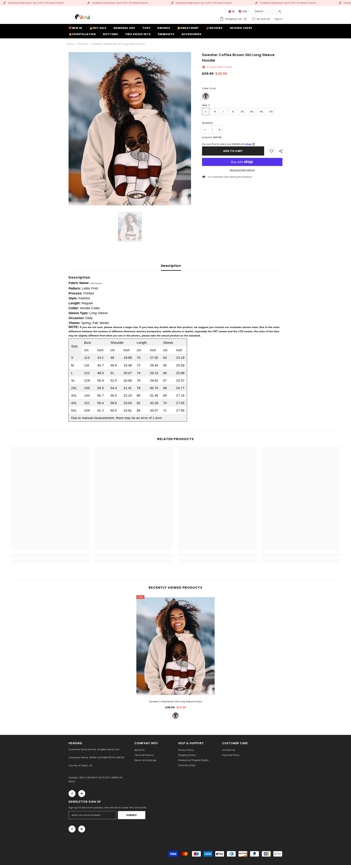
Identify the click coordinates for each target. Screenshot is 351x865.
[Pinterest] (81, 793)
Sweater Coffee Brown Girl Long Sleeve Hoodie (175, 701)
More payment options (242, 170)
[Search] (267, 11)
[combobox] (265, 11)
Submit (131, 815)
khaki (175, 715)
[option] (130, 128)
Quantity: (207, 122)
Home (70, 44)
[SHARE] (279, 151)
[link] (271, 151)
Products (83, 44)
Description (171, 265)
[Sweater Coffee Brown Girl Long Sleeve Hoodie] (175, 646)
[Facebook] (72, 793)
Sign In (278, 18)
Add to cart (233, 151)
